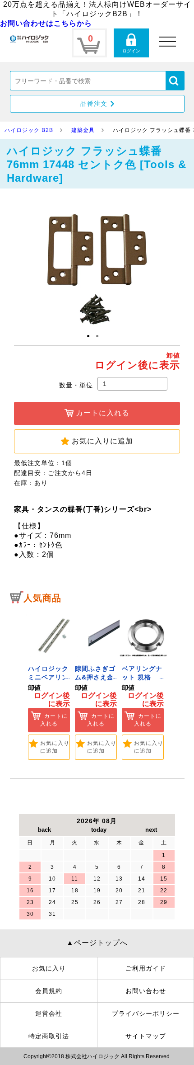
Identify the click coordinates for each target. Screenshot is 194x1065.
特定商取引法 (48, 1036)
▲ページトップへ (97, 943)
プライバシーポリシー (146, 1013)
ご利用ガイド (145, 968)
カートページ (89, 43)
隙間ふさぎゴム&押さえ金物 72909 (95, 677)
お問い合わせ (145, 990)
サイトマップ (145, 1036)
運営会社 (48, 1013)
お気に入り (49, 968)
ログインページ (131, 42)
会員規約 (48, 990)
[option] (49, 684)
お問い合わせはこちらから (46, 23)
